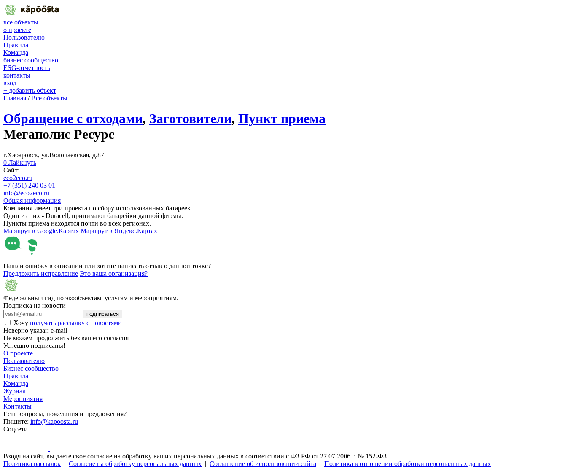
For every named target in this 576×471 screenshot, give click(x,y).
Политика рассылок (32, 463)
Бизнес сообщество (31, 368)
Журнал (14, 391)
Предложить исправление (40, 273)
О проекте (18, 353)
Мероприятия (23, 398)
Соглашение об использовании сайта (263, 463)
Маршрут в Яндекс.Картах (119, 230)
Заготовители (190, 118)
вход (9, 82)
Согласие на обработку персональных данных (135, 463)
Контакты (17, 406)
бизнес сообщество (30, 60)
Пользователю (24, 37)
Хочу (67, 322)
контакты (16, 75)
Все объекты (49, 98)
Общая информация (32, 200)
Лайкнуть (19, 162)
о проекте (17, 29)
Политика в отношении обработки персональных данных (407, 463)
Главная (14, 98)
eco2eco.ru (17, 177)
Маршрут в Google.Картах (42, 230)
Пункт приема (282, 118)
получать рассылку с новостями (76, 322)
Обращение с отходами (73, 118)
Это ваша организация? (114, 273)
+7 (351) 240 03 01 (29, 185)
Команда (15, 52)
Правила (15, 44)
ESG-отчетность (26, 67)
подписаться (102, 314)
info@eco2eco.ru (26, 192)
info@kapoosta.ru (54, 421)
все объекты (20, 22)
